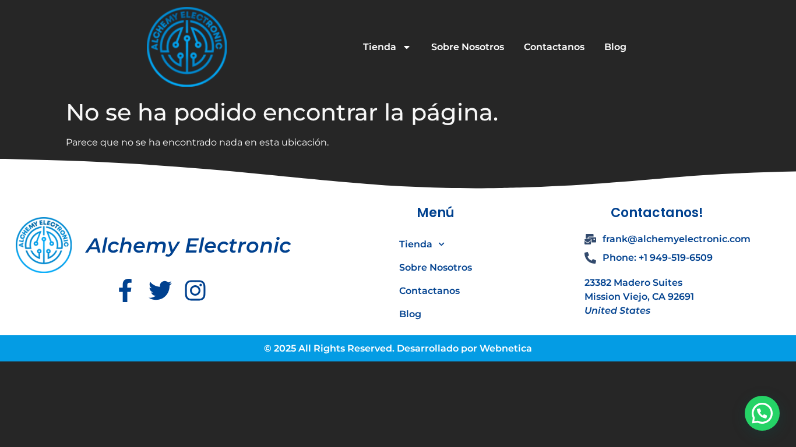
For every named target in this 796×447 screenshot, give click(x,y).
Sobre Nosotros (467, 46)
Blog (615, 46)
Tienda (379, 46)
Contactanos (554, 46)
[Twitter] (160, 290)
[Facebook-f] (125, 290)
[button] (762, 413)
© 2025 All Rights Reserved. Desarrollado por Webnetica (398, 348)
